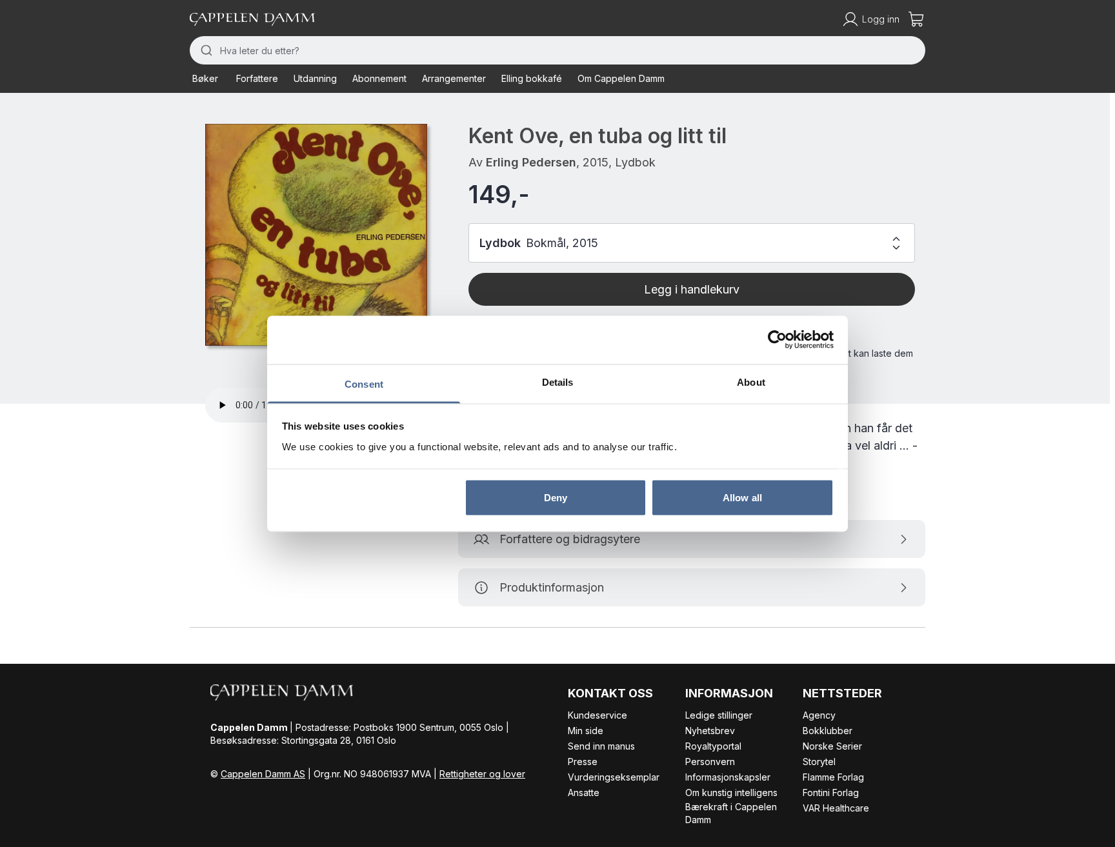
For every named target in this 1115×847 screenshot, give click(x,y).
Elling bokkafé (531, 78)
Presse (583, 761)
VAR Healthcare (836, 807)
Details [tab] (558, 381)
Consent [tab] (364, 383)
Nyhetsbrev (710, 730)
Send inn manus (601, 746)
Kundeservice (597, 715)
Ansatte (583, 792)
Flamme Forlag (833, 777)
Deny (555, 497)
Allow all (742, 497)
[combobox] (557, 50)
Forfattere (257, 78)
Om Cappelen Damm (621, 78)
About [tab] (751, 381)
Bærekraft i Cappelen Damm (731, 813)
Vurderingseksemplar (613, 777)
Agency (819, 715)
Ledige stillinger (718, 715)
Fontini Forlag (831, 792)
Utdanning (315, 78)
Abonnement (379, 78)
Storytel (819, 761)
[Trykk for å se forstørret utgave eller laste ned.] (316, 235)
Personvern (710, 761)
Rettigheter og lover (482, 773)
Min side (585, 730)
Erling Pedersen (531, 162)
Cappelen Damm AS (263, 773)
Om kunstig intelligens (731, 792)
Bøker (205, 78)
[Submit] (205, 50)
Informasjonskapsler (727, 777)
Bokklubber (827, 730)
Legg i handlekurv (691, 289)
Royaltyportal (713, 746)
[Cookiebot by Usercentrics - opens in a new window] (777, 340)
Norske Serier (832, 746)
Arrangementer (454, 78)
